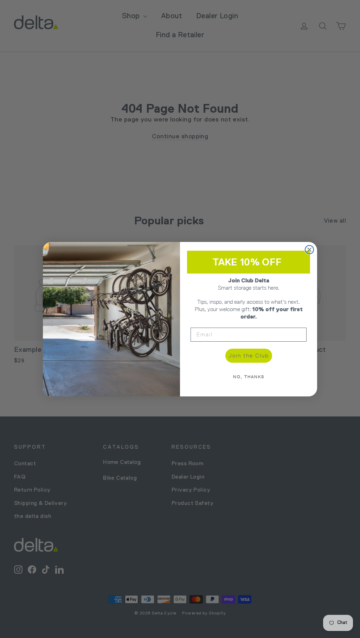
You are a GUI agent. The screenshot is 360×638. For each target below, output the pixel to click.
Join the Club (249, 355)
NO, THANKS (248, 377)
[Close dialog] (309, 249)
